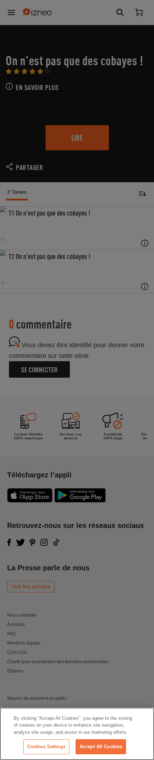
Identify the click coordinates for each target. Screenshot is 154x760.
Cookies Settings (46, 746)
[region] (77, 734)
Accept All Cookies (101, 746)
